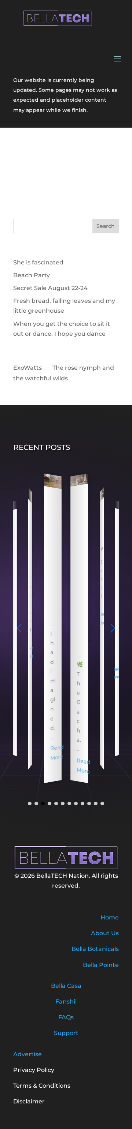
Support (66, 1033)
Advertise (27, 1054)
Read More (31, 652)
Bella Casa (66, 985)
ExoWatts (27, 367)
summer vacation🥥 (102, 528)
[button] (113, 628)
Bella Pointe (101, 964)
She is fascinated (38, 262)
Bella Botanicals (95, 948)
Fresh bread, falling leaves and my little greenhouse (52, 557)
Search (105, 226)
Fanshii (66, 1001)
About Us (105, 933)
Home (109, 917)
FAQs (66, 1017)
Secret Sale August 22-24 (50, 288)
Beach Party (31, 275)
